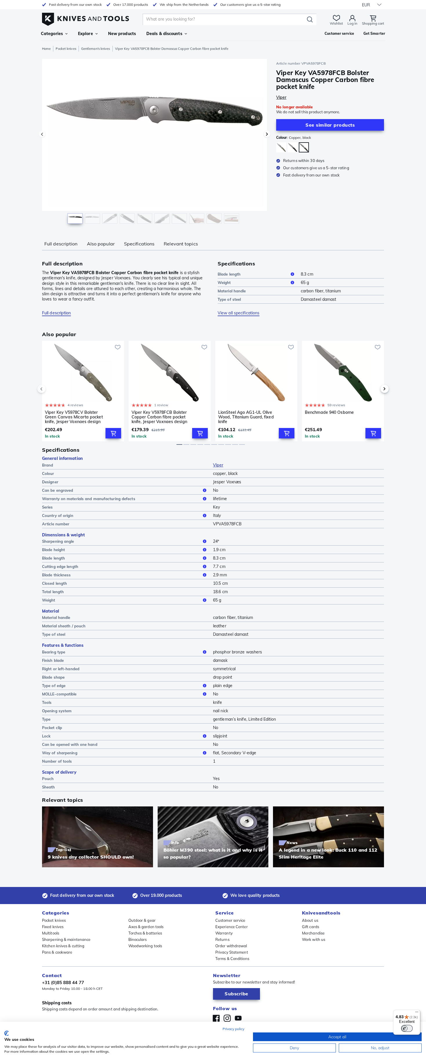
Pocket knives (66, 49)
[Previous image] (42, 134)
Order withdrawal (231, 945)
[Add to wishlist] (117, 347)
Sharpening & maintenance (66, 939)
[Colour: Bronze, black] (292, 147)
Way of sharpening (59, 752)
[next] (374, 389)
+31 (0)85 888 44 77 (63, 982)
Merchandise (313, 933)
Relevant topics (181, 244)
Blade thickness (56, 575)
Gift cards (310, 926)
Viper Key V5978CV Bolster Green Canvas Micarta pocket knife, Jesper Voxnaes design (74, 417)
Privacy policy (233, 1029)
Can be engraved (57, 490)
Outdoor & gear (142, 920)
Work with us (313, 939)
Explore (85, 33)
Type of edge (53, 685)
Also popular (101, 244)
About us (310, 920)
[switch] (407, 1028)
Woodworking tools (145, 945)
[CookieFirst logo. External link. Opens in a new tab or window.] (6, 1033)
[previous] (51, 389)
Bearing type (53, 652)
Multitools (50, 933)
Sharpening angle (58, 541)
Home (46, 49)
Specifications (139, 244)
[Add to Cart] (113, 433)
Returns (222, 939)
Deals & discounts (164, 33)
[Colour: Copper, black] (303, 147)
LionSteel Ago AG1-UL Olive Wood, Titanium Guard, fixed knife (246, 417)
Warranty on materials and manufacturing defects (88, 498)
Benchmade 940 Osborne (329, 412)
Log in (352, 23)
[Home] (85, 17)
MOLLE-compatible (59, 694)
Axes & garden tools (146, 926)
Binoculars (137, 939)
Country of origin (57, 515)
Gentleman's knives (95, 49)
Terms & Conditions (232, 958)
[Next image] (267, 134)
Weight (224, 282)
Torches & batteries (145, 933)
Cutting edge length (60, 566)
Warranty (224, 933)
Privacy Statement (231, 952)
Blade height (53, 549)
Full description (61, 244)
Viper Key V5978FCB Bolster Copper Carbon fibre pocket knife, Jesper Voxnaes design (159, 417)
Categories (52, 33)
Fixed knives (52, 926)
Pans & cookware (57, 952)
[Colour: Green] (281, 147)
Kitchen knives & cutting (63, 945)
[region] (154, 142)
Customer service (230, 920)
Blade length (229, 274)
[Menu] (416, 1013)
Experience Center (231, 926)
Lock (46, 736)
